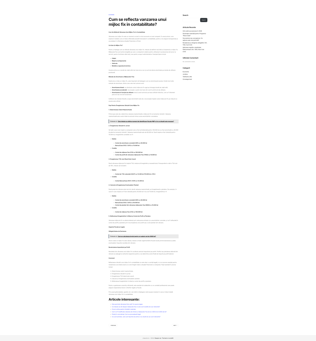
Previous (113, 325)
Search (185, 15)
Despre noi (158, 338)
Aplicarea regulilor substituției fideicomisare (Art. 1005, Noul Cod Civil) (193, 49)
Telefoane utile (187, 76)
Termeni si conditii (167, 338)
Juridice (185, 74)
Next (174, 325)
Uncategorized (187, 79)
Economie (111, 14)
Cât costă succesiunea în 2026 (192, 31)
